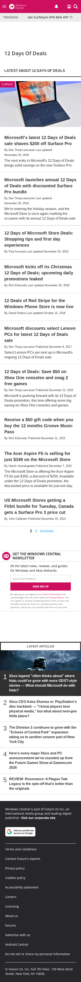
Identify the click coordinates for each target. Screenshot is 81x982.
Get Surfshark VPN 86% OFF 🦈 (50, 17)
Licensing (12, 906)
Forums (10, 925)
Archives (47, 531)
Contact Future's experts (22, 859)
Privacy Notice (56, 597)
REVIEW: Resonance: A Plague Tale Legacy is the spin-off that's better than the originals (41, 783)
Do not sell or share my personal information (37, 954)
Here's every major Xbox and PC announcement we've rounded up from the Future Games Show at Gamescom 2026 (41, 760)
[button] (75, 6)
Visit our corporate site (38, 818)
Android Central (16, 944)
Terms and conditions (21, 849)
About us (11, 916)
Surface (7, 84)
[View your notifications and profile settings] (56, 6)
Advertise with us (17, 935)
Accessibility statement (21, 887)
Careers (10, 897)
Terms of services (52, 594)
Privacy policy (15, 868)
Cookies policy (15, 878)
